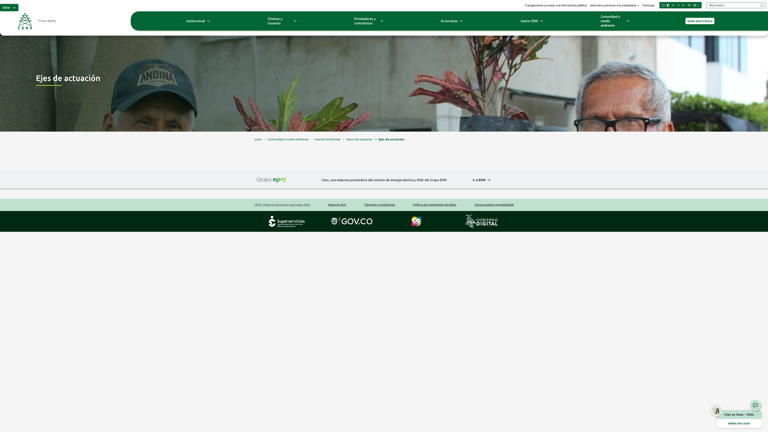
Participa (649, 5)
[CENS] (64, 21)
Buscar (762, 5)
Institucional (195, 21)
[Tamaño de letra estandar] (678, 5)
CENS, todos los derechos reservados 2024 (282, 204)
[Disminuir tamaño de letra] (673, 5)
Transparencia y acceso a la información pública (555, 5)
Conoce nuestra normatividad (494, 204)
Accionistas (449, 21)
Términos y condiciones (379, 204)
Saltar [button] (6, 7)
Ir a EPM (479, 180)
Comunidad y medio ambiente (610, 21)
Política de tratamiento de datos (434, 204)
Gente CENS (529, 21)
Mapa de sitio (337, 204)
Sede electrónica (699, 21)
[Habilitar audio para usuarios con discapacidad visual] (689, 5)
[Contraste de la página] (668, 5)
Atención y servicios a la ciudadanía (613, 5)
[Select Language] (696, 5)
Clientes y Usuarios (275, 21)
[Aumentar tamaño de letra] (683, 5)
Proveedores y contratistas (365, 21)
